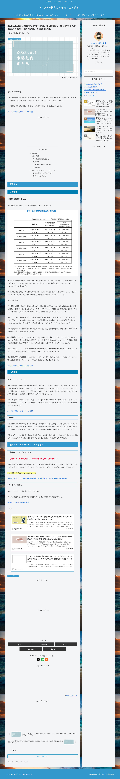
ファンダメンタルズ (14, 575)
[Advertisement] (42, 84)
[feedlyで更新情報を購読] (42, 659)
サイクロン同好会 (40, 176)
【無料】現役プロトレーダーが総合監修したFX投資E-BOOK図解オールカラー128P (37, 478)
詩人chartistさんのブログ (93, 84)
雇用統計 (37, 167)
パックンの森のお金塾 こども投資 (20, 112)
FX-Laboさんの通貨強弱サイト (95, 90)
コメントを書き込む (42, 756)
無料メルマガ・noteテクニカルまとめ (43, 170)
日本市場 (36, 156)
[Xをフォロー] (38, 659)
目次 (40, 149)
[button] (54, 649)
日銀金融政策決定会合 (42, 159)
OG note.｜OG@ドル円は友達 (18, 502)
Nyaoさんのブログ (90, 92)
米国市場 (36, 162)
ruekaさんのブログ (90, 87)
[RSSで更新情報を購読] (46, 659)
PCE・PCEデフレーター (43, 164)
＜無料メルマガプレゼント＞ (44, 173)
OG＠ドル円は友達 (98, 43)
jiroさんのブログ (89, 95)
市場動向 (34, 153)
